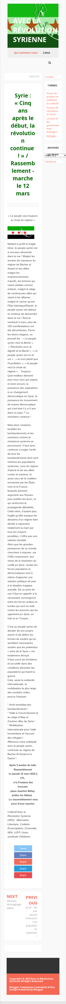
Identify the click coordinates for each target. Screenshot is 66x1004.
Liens (46, 52)
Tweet (23, 848)
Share (23, 855)
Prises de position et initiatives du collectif (52, 98)
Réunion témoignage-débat (14, 904)
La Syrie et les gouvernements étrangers (53, 125)
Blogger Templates (21, 987)
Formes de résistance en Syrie (52, 111)
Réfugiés (51, 136)
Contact (49, 76)
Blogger (38, 989)
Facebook (50, 161)
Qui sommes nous (26, 52)
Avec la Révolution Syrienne (35, 30)
